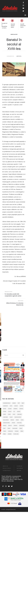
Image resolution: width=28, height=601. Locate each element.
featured (21, 408)
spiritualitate (21, 425)
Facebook (19, 466)
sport (4, 428)
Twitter (19, 470)
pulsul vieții (19, 422)
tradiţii (20, 428)
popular (13, 422)
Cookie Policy (7, 470)
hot (14, 411)
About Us (5, 466)
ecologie (9, 408)
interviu (18, 411)
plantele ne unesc (6, 422)
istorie (9, 414)
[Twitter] (23, 11)
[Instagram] (23, 5)
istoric (4, 414)
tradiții (4, 431)
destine (4, 408)
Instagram (20, 468)
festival (4, 411)
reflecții (10, 425)
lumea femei (19, 414)
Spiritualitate (14, 34)
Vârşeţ (22, 431)
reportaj (15, 425)
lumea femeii (5, 417)
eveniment (15, 408)
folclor (9, 411)
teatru (9, 428)
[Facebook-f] (23, 2)
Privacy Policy (7, 468)
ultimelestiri (10, 431)
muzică (11, 417)
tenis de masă (14, 428)
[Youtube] (23, 8)
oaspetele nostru (18, 417)
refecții (4, 425)
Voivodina (16, 431)
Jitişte (14, 414)
